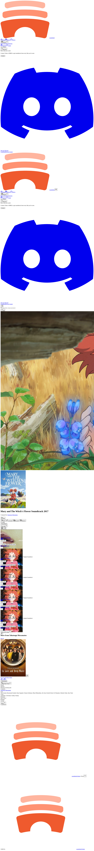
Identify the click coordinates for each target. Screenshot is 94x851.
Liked (9, 45)
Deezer (7, 566)
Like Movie (4, 523)
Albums (5, 43)
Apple (7, 546)
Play (4, 518)
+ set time (3, 544)
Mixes (2, 43)
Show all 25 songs (5, 632)
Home (3, 40)
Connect (3, 55)
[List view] (5, 528)
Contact (11, 152)
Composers (9, 43)
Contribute (3, 152)
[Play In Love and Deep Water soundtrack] (27, 675)
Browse (4, 42)
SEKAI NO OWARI (5, 537)
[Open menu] (2, 306)
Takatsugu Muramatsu (12, 515)
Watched (4, 45)
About (2, 703)
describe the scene (11, 544)
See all (2, 638)
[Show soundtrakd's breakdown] (85, 776)
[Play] (2, 633)
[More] (2, 543)
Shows (13, 40)
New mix (5, 49)
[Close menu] (56, 189)
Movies (8, 40)
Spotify (3, 546)
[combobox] (4, 526)
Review (7, 152)
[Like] (2, 541)
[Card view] (2, 528)
